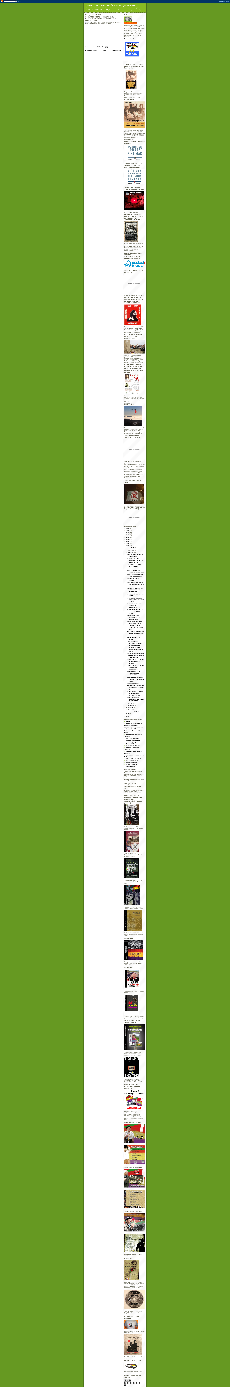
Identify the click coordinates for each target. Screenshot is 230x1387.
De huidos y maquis (131, 742)
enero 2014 (131, 548)
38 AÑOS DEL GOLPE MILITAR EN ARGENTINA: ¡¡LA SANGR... (135, 661)
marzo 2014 (131, 552)
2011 (127, 539)
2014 (127, 545)
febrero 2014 (131, 550)
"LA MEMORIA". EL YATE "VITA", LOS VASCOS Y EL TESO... (135, 627)
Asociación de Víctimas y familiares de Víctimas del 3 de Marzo (133, 730)
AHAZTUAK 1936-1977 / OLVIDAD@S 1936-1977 (112, 5)
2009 (127, 535)
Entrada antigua (116, 50)
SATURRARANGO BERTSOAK (135, 653)
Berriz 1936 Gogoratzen (132, 738)
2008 (127, 533)
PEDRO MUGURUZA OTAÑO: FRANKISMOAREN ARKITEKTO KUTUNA (135, 693)
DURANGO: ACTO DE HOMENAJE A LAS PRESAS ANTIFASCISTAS (135, 560)
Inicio (104, 50)
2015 (127, 714)
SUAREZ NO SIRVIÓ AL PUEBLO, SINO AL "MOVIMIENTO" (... (133, 673)
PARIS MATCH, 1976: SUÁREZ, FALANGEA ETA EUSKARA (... (135, 687)
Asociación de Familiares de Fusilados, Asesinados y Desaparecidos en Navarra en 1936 (133, 725)
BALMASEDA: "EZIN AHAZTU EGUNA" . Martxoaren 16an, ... (135, 633)
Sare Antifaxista (130, 766)
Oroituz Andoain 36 (131, 764)
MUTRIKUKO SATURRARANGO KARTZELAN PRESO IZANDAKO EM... (135, 590)
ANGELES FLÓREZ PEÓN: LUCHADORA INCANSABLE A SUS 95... (135, 600)
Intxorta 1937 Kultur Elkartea (134, 759)
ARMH (128, 721)
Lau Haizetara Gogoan (132, 760)
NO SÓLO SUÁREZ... (133, 683)
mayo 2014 (131, 705)
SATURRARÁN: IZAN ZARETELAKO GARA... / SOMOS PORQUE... (134, 617)
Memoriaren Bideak (131, 762)
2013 (127, 543)
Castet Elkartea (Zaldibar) (133, 740)
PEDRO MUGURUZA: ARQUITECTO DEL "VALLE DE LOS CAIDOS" (135, 699)
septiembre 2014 (132, 711)
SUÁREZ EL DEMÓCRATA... (135, 677)
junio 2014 (131, 707)
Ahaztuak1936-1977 (131, 23)
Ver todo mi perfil (129, 39)
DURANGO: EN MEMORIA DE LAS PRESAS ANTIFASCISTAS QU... (135, 605)
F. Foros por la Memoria (133, 745)
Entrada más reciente (91, 50)
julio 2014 (130, 709)
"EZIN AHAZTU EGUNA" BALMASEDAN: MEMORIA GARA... (135, 649)
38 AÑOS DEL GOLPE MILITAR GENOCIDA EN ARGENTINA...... (135, 667)
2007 (127, 530)
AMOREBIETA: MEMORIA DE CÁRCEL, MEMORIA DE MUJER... (135, 611)
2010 (127, 537)
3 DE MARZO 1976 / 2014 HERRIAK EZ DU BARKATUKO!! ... (134, 566)
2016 (127, 716)
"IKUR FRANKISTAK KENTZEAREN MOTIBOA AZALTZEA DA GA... (134, 643)
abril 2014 (130, 703)
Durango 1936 (130, 744)
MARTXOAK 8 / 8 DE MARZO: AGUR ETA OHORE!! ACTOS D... (135, 584)
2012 (127, 541)
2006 (127, 528)
